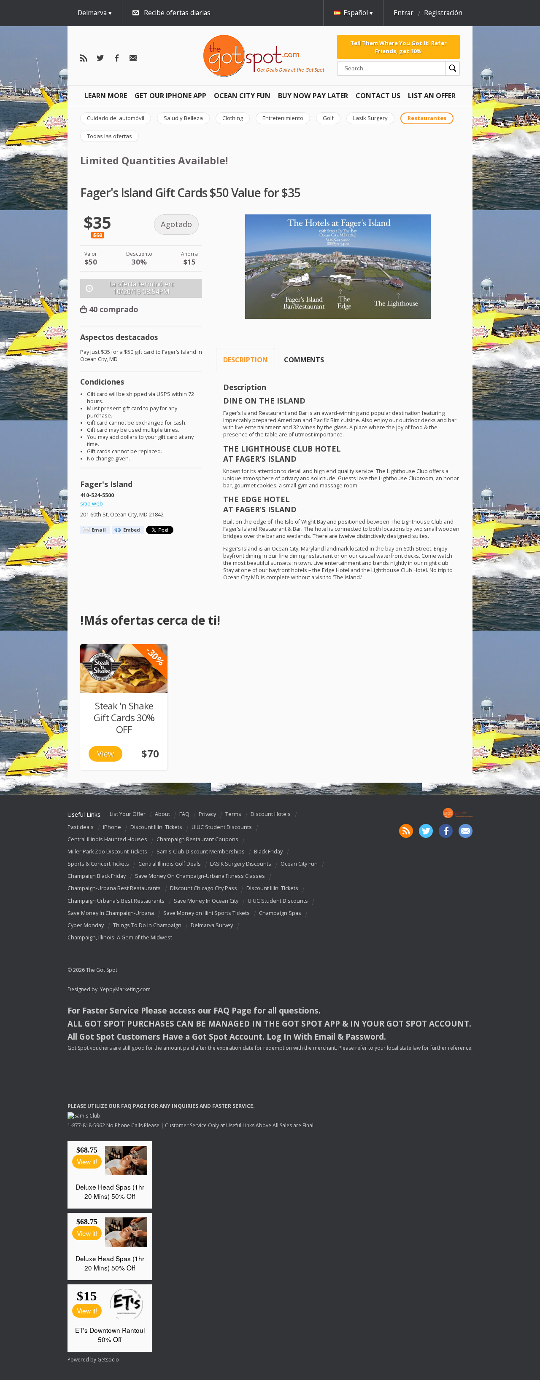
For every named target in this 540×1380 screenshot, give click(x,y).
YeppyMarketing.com (125, 989)
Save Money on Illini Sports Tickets (206, 913)
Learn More (105, 95)
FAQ (184, 814)
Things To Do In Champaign (147, 925)
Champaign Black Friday (97, 876)
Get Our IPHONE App (170, 95)
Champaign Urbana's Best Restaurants (116, 900)
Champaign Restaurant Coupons (197, 839)
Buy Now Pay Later (313, 95)
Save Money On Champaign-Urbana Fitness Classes (200, 876)
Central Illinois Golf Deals (169, 863)
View (105, 754)
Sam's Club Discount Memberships (201, 851)
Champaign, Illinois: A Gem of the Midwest (120, 937)
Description (245, 359)
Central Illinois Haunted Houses (107, 839)
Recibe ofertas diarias (177, 12)
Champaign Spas (280, 913)
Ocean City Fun (242, 95)
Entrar (403, 12)
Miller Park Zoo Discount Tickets (107, 851)
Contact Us (378, 95)
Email (99, 530)
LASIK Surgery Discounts (240, 863)
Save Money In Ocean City (206, 900)
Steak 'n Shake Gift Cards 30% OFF (124, 717)
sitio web (91, 503)
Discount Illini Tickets (156, 827)
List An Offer (432, 95)
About (162, 814)
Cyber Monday (86, 925)
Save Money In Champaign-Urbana (111, 913)
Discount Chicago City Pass (203, 888)
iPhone (112, 827)
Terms (233, 814)
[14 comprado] (123, 668)
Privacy (207, 814)
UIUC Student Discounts (222, 827)
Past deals (81, 827)
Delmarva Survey (212, 925)
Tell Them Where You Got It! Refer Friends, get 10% (398, 46)
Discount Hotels (271, 814)
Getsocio (108, 1359)
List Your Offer (128, 814)
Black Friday (268, 851)
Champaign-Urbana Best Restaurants (114, 888)
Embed (131, 530)
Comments (304, 359)
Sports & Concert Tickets (98, 863)
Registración (443, 12)
